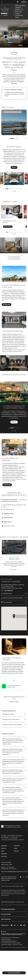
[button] (18, 2)
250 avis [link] (5, 15)
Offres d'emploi (15, 937)
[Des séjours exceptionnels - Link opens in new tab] (14, 122)
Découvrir (14, 422)
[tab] (9, 499)
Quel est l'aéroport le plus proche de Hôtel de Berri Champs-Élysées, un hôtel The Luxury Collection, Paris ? (13, 780)
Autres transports (7, 602)
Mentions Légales (16, 942)
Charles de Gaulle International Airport (13, 598)
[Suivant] (25, 138)
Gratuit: (7, 867)
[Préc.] (2, 138)
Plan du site (15, 944)
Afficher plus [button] (14, 83)
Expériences (4, 856)
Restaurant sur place (9, 513)
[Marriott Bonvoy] (23, 2)
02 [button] (15, 430)
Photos (15, 848)
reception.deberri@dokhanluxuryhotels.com (14, 871)
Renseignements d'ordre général (10, 719)
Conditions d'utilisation (5, 939)
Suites (2, 850)
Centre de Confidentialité (6, 942)
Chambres (3, 848)
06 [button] (15, 191)
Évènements (17, 845)
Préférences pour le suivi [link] (6, 937)
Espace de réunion (8, 517)
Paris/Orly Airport (7, 593)
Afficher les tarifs (7, 226)
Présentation (4, 845)
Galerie (20, 45)
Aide (20, 944)
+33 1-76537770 (8, 590)
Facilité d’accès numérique (6, 944)
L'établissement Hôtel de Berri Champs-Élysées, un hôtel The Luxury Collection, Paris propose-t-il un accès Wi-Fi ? (12, 771)
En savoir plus (6, 304)
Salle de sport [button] (7, 521)
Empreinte (16, 850)
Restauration (4, 853)
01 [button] (13, 191)
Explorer (14, 167)
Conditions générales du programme (8, 941)
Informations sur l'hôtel (8, 714)
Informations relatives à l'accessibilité (11, 724)
